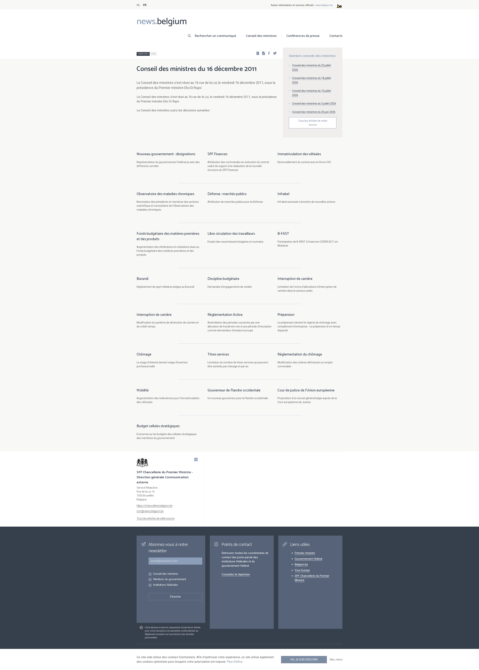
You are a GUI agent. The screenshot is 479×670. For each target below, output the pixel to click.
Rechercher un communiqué (215, 36)
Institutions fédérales (165, 585)
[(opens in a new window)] (268, 53)
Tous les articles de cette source (312, 122)
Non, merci (336, 659)
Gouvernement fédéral (308, 558)
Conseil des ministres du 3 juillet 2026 (314, 103)
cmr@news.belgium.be (150, 511)
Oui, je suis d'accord (304, 659)
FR (145, 5)
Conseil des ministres (261, 36)
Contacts (335, 36)
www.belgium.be (324, 5)
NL (138, 5)
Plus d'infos (234, 661)
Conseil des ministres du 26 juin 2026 (313, 111)
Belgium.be (301, 564)
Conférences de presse (303, 36)
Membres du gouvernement (169, 579)
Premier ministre (305, 553)
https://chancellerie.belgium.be (154, 505)
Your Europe (302, 570)
